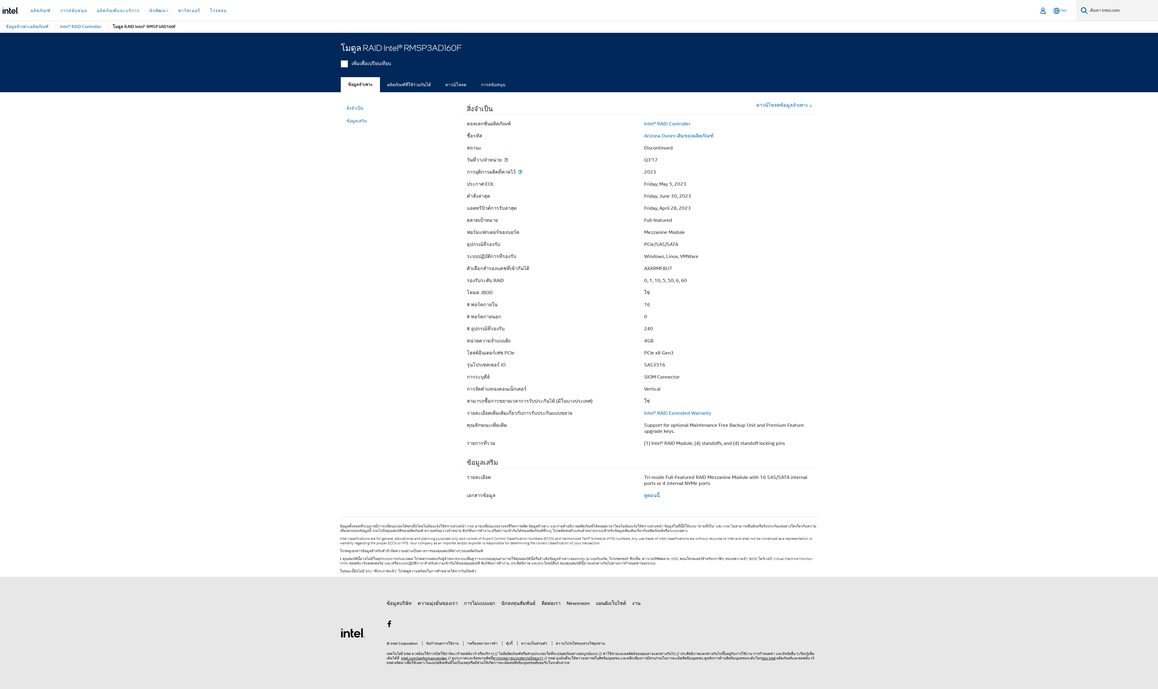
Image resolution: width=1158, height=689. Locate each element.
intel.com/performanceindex (424, 658)
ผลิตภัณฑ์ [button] (41, 10)
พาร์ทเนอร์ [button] (189, 10)
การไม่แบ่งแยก (479, 603)
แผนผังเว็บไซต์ (611, 603)
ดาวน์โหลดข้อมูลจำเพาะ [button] (782, 105)
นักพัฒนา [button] (159, 10)
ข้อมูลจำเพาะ (360, 84)
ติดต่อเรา (551, 603)
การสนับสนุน (493, 84)
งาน (636, 603)
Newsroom (578, 603)
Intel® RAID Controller (667, 124)
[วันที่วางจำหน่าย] (506, 159)
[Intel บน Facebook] (389, 625)
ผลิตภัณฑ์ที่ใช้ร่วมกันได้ (409, 84)
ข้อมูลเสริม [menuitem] (356, 121)
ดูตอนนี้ (652, 495)
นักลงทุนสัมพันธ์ (518, 603)
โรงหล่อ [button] (218, 10)
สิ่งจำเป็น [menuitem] (354, 108)
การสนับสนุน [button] (73, 10)
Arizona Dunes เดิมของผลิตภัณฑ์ (678, 136)
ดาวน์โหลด (456, 84)
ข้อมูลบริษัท (399, 603)
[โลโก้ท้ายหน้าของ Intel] (353, 633)
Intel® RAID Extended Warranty (677, 413)
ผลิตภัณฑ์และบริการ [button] (118, 10)
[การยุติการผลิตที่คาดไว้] (520, 172)
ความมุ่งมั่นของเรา (438, 603)
